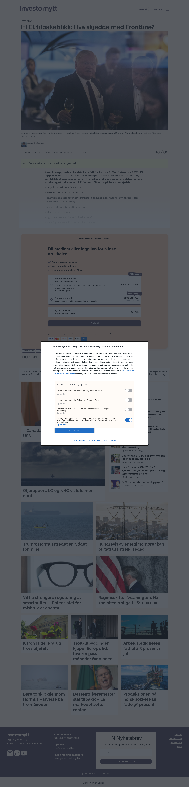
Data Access (94, 440)
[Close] (142, 346)
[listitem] (94, 384)
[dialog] (94, 393)
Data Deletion (79, 440)
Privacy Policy (110, 440)
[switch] (128, 390)
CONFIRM (74, 431)
